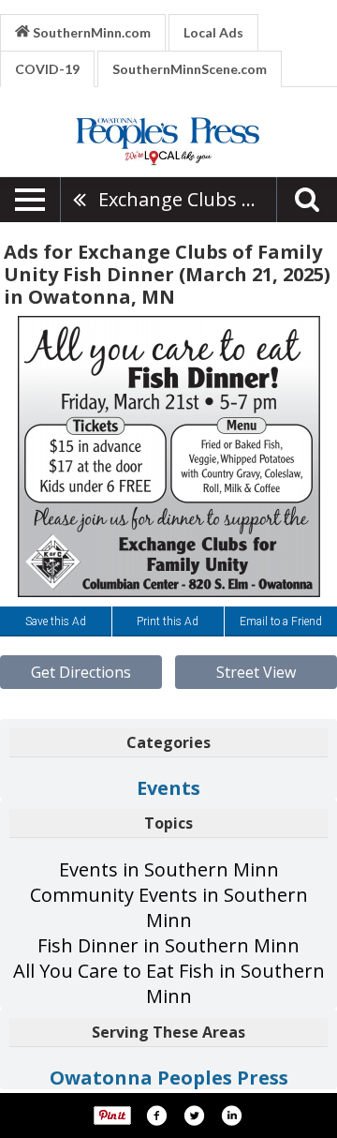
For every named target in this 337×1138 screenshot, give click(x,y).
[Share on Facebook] (156, 1115)
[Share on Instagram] (231, 1115)
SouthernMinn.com (90, 32)
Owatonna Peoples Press (169, 1077)
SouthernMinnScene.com (189, 69)
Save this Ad (55, 621)
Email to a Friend (281, 621)
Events (168, 788)
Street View (256, 672)
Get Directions (81, 672)
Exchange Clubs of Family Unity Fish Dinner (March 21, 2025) (187, 199)
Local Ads (213, 32)
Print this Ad (167, 621)
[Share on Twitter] (194, 1115)
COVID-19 (47, 69)
